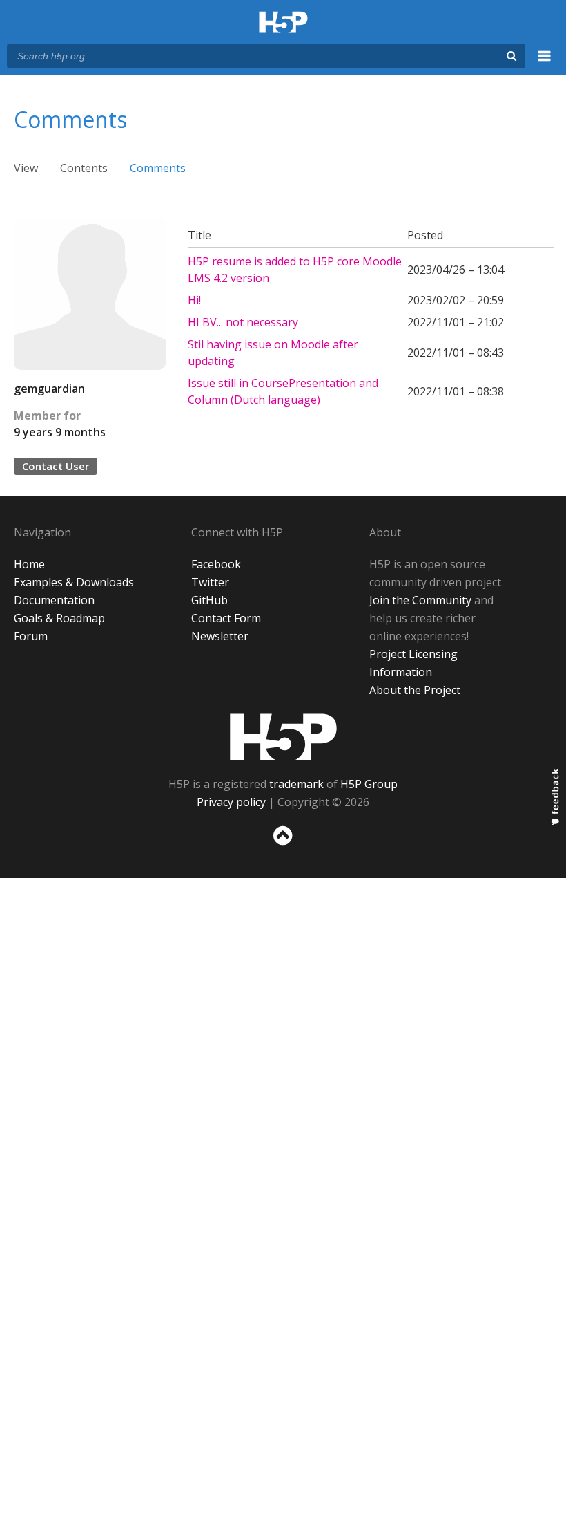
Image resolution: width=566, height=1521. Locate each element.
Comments (158, 168)
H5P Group (369, 784)
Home (29, 564)
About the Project (414, 690)
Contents (84, 168)
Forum (31, 636)
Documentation (54, 600)
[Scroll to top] (283, 848)
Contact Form (226, 618)
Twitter (210, 582)
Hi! (194, 300)
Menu (544, 63)
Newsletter (219, 636)
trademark (296, 784)
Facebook (216, 564)
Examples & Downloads (74, 582)
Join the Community (420, 600)
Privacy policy (231, 802)
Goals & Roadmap (59, 618)
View (26, 168)
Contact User (55, 466)
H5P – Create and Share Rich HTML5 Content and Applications (283, 23)
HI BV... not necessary (243, 322)
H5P (283, 737)
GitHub (209, 600)
